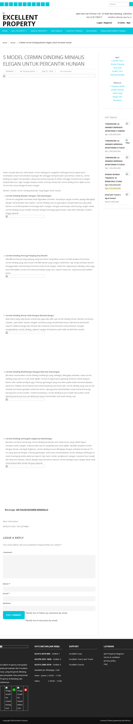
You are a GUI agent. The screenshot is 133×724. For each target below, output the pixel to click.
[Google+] (34, 4)
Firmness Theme (106, 720)
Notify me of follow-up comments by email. (47, 613)
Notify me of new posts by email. (42, 620)
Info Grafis (56, 31)
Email (6, 593)
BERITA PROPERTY (39, 31)
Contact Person (74, 31)
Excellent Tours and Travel (81, 659)
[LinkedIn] (43, 4)
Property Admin (29, 71)
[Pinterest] (25, 4)
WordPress (126, 720)
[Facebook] (2, 4)
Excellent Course (76, 664)
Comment (7, 552)
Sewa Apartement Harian (113, 31)
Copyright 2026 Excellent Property (15, 720)
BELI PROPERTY (18, 31)
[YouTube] (20, 4)
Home (5, 31)
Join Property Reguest (114, 653)
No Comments (66, 71)
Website (7, 603)
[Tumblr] (29, 4)
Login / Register (104, 22)
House (13, 42)
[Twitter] (16, 4)
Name (6, 584)
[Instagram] (47, 4)
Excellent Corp (75, 653)
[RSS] (11, 4)
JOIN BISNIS (92, 31)
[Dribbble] (38, 4)
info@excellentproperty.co (120, 17)
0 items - (124, 22)
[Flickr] (6, 4)
